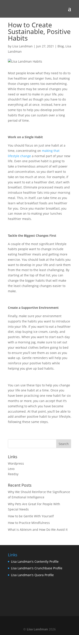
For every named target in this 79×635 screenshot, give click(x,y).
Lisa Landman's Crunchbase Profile (36, 568)
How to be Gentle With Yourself (31, 516)
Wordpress (16, 463)
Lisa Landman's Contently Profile (35, 561)
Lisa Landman (22, 46)
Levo (11, 469)
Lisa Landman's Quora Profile (32, 575)
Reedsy (13, 474)
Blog (60, 46)
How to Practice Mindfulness (29, 523)
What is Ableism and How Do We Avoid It (38, 529)
